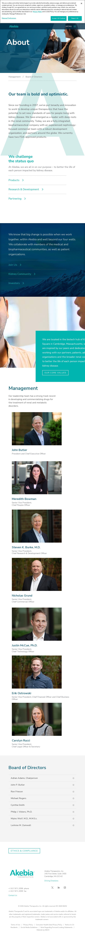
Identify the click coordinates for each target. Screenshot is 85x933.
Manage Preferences (9, 18)
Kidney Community (20, 274)
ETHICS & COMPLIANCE (24, 850)
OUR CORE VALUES (55, 372)
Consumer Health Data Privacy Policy (49, 925)
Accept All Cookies (58, 18)
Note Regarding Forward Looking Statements (56, 927)
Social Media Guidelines (29, 927)
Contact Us (13, 895)
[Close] (81, 3)
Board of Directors (34, 76)
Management (15, 76)
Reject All (74, 18)
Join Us (13, 265)
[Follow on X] (52, 887)
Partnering (15, 198)
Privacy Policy (28, 925)
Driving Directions (51, 881)
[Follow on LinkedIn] (59, 887)
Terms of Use (15, 925)
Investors (14, 283)
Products (14, 180)
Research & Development (24, 189)
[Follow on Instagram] (65, 887)
